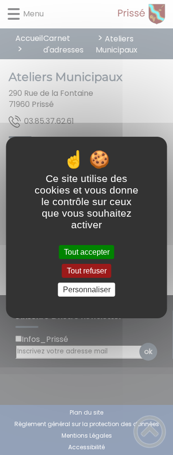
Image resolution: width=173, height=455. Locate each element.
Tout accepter (87, 252)
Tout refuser (87, 271)
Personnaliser (87, 290)
